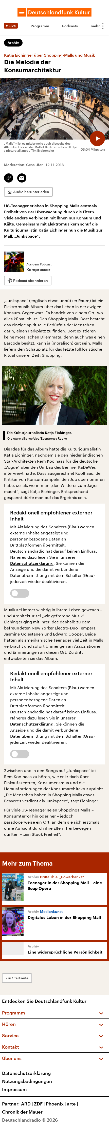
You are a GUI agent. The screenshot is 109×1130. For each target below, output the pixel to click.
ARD (27, 1103)
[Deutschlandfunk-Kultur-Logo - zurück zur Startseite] (54, 12)
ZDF (39, 1103)
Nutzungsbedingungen (27, 1081)
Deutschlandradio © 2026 (30, 1120)
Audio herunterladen (31, 192)
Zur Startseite (17, 978)
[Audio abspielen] (97, 138)
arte (72, 1103)
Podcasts (70, 26)
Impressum (14, 1089)
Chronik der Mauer (22, 1112)
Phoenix (56, 1103)
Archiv (13, 42)
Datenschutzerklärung (31, 563)
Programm (40, 26)
